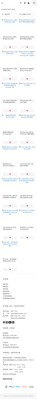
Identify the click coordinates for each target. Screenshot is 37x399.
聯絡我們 (5, 286)
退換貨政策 (6, 293)
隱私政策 (5, 289)
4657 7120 (14, 311)
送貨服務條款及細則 (9, 298)
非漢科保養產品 (7, 296)
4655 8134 (13, 345)
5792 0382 (13, 335)
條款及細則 (6, 291)
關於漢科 (5, 284)
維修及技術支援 (7, 379)
